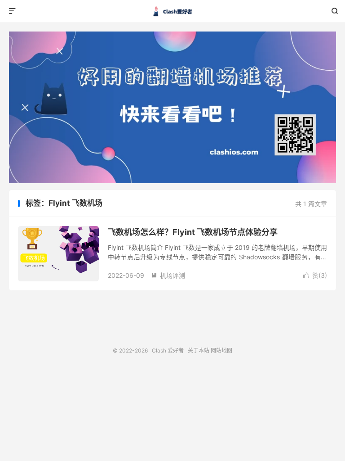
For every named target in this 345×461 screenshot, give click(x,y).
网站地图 (221, 350)
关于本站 (198, 350)
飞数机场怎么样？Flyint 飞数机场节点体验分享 (193, 232)
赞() (315, 275)
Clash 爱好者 (173, 11)
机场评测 (168, 275)
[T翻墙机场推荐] (172, 107)
